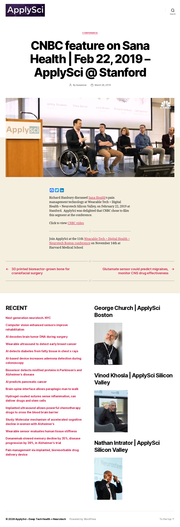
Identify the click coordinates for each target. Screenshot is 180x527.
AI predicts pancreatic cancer (26, 382)
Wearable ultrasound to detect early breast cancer (41, 344)
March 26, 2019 (103, 85)
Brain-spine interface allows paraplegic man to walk (42, 389)
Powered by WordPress (82, 519)
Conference (90, 33)
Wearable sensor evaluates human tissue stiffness (41, 431)
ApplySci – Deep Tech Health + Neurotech (40, 519)
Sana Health (96, 198)
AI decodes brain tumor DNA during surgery (37, 336)
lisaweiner (81, 85)
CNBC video (76, 223)
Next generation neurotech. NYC (28, 318)
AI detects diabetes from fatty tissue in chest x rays (42, 351)
